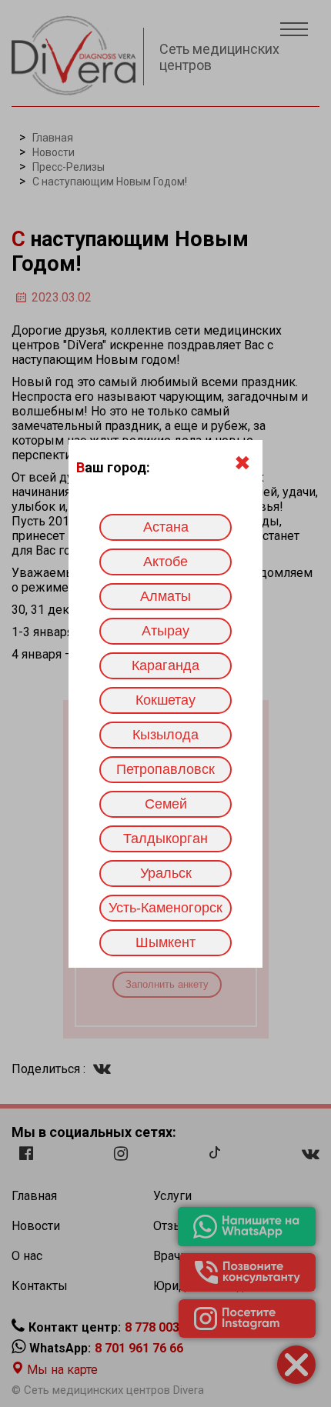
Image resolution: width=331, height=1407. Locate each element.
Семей (166, 804)
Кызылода (165, 734)
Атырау (165, 630)
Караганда (165, 665)
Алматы (165, 596)
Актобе (165, 561)
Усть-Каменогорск (165, 907)
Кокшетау (165, 700)
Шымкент (165, 942)
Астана (166, 527)
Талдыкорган (165, 838)
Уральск (166, 873)
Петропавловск (165, 769)
